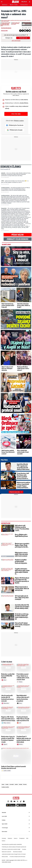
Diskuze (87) (4, 30)
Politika (3, 470)
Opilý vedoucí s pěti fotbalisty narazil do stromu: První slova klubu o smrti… (22, 527)
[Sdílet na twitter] (23, 30)
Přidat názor (17, 234)
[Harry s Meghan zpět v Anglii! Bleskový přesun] (7, 537)
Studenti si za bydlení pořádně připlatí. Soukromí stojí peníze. (21, 561)
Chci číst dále (16, 114)
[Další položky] (30, 4)
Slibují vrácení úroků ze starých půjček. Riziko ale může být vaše (22, 588)
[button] (11, 805)
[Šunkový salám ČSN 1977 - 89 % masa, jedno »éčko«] (16, 23)
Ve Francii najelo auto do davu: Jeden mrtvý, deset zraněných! (22, 597)
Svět (2, 479)
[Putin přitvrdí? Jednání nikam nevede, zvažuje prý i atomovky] (7, 625)
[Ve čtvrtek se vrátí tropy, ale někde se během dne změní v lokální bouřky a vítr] (7, 616)
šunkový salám (5, 787)
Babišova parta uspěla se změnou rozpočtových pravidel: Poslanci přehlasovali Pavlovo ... (23, 484)
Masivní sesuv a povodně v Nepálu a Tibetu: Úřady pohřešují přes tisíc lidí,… (22, 545)
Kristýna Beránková (6, 28)
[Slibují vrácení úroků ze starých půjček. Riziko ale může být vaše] (7, 589)
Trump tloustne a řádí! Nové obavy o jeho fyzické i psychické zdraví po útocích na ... (23, 475)
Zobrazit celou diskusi (17, 239)
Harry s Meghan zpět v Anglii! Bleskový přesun (21, 535)
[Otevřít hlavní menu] (1, 1)
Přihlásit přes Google (16, 130)
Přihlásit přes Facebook (16, 125)
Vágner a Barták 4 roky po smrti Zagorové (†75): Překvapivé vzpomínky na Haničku (22, 580)
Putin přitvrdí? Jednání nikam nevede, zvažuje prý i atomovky (22, 624)
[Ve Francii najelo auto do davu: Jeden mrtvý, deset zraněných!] (7, 598)
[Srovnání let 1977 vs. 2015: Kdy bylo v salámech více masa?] (16, 20)
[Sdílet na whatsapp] (27, 30)
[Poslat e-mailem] (30, 30)
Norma (24, 784)
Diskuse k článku (10, 166)
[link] (8, 801)
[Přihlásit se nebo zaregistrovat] (29, 1)
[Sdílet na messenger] (25, 30)
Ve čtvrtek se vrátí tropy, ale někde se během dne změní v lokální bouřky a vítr (22, 616)
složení (20, 784)
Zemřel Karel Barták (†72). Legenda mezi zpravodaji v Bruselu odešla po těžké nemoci (23, 466)
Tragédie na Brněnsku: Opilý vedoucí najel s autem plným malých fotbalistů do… (22, 571)
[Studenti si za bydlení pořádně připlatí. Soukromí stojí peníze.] (7, 562)
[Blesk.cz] (15, 1)
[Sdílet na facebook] (20, 30)
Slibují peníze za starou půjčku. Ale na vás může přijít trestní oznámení (21, 554)
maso (3, 784)
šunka (7, 784)
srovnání (12, 784)
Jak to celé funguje (16, 40)
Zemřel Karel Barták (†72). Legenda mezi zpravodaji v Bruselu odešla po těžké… (22, 606)
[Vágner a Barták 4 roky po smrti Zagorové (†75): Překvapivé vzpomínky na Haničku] (7, 580)
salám (16, 784)
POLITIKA (4, 460)
